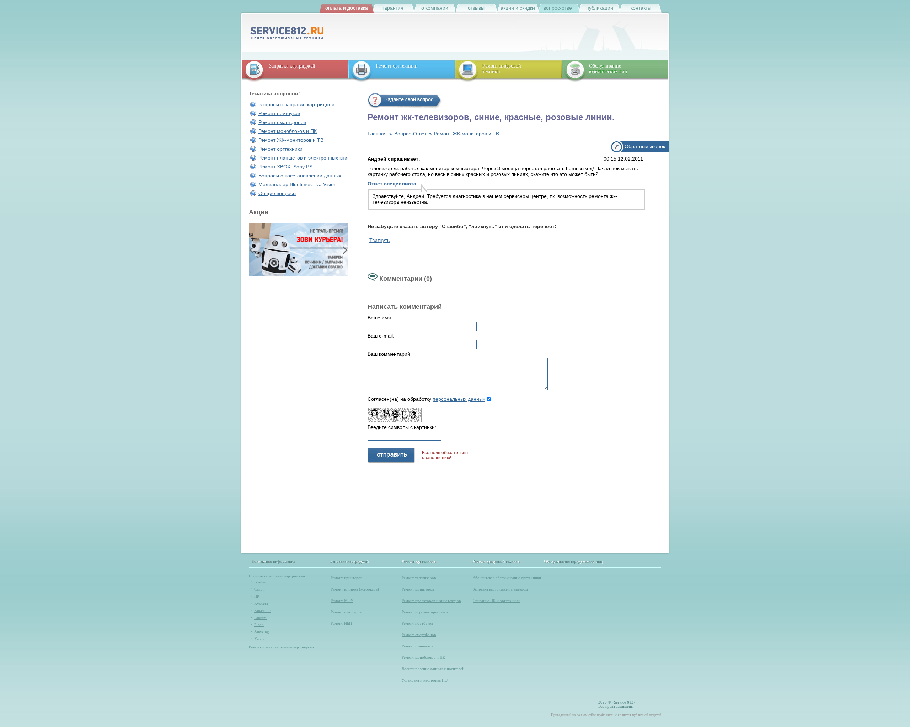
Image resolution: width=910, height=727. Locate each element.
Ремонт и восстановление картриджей (281, 647)
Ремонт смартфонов (282, 122)
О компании (434, 8)
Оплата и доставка (346, 8)
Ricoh (259, 625)
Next (344, 250)
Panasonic (262, 610)
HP (256, 596)
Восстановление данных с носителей (433, 669)
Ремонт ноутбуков (279, 113)
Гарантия (392, 8)
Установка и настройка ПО (425, 680)
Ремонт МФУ (342, 600)
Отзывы (476, 8)
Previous (252, 250)
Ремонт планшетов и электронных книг (303, 158)
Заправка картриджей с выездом (500, 589)
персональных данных (459, 399)
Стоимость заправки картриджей (277, 576)
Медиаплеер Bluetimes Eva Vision (297, 184)
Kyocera (261, 603)
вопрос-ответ (559, 8)
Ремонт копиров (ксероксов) (355, 589)
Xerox (259, 639)
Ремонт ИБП (341, 623)
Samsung (261, 632)
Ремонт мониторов (418, 589)
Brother (260, 582)
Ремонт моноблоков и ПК (287, 131)
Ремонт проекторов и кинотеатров (431, 600)
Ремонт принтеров (346, 578)
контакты (641, 8)
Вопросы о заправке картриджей (296, 104)
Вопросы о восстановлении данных (299, 175)
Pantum (260, 617)
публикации (599, 8)
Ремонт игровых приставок (425, 612)
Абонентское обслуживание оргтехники (507, 578)
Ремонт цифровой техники (496, 561)
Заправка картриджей (292, 66)
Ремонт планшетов (417, 646)
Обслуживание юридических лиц (608, 68)
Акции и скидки (517, 8)
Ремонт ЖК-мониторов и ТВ (290, 140)
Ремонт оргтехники (397, 66)
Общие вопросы (277, 193)
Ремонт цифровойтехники (501, 68)
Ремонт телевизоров (419, 578)
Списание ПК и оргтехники (496, 600)
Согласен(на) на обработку (426, 399)
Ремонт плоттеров (346, 612)
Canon (259, 589)
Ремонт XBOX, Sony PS (285, 166)
